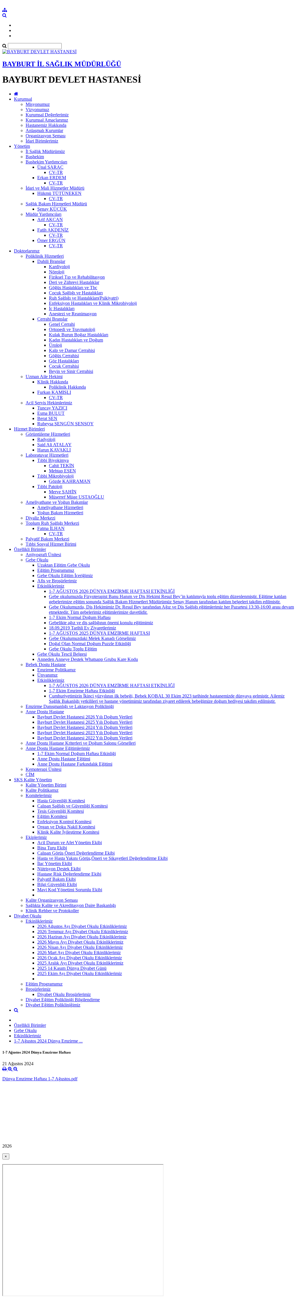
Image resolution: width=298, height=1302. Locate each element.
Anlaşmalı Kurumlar (44, 130)
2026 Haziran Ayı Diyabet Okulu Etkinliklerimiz (82, 936)
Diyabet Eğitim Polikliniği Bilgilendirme (63, 999)
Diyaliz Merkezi (40, 517)
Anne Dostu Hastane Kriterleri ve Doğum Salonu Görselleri (81, 743)
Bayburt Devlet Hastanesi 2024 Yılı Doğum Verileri (84, 727)
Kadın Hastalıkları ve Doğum (76, 339)
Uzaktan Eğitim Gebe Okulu (63, 565)
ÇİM (30, 774)
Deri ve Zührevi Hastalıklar (74, 282)
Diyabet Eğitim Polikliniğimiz (53, 1004)
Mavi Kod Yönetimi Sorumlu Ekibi (69, 889)
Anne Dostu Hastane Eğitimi (63, 758)
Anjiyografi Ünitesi (43, 554)
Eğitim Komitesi (52, 816)
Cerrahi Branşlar (52, 318)
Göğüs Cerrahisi (64, 355)
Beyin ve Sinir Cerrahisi (71, 371)
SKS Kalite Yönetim (33, 779)
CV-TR (56, 172)
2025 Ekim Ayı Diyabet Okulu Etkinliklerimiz (79, 973)
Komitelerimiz (39, 795)
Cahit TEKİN (61, 465)
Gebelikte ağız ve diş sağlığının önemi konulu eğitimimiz (101, 622)
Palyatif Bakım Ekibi (56, 879)
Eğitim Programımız (55, 570)
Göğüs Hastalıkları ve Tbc (73, 287)
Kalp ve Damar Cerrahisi (72, 350)
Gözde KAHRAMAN (70, 481)
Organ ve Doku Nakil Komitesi (66, 826)
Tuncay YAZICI (52, 407)
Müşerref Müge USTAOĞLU (76, 497)
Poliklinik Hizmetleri (45, 256)
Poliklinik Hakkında (67, 387)
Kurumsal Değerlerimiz (47, 114)
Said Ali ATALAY (54, 444)
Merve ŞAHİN (63, 491)
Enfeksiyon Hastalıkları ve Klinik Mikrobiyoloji (93, 303)
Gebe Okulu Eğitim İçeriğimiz (65, 575)
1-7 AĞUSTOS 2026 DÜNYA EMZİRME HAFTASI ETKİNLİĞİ (112, 591)
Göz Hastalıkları (64, 360)
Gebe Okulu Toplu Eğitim (73, 648)
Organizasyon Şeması (45, 135)
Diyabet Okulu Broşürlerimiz (64, 994)
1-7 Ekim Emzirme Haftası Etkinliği (82, 690)
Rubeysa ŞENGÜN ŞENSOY (65, 423)
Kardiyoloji (59, 266)
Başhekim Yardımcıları (46, 161)
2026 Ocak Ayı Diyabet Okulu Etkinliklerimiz (79, 957)
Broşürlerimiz (38, 989)
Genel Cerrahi (62, 324)
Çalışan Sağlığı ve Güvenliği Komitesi (72, 805)
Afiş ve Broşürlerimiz (57, 580)
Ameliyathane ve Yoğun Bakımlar (57, 502)
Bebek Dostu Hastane (46, 664)
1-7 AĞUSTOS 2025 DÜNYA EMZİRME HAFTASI (99, 633)
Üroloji (55, 345)
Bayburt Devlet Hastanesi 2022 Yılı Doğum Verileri (84, 737)
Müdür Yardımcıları (43, 214)
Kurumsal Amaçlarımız (47, 120)
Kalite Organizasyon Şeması (52, 900)
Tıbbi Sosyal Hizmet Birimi (51, 544)
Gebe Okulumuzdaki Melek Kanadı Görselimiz (92, 638)
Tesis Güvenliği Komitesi (60, 811)
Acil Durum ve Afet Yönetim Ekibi (69, 842)
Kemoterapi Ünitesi (43, 769)
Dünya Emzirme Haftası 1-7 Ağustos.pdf (39, 1078)
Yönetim (22, 146)
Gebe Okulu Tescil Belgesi (62, 654)
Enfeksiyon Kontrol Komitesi (64, 821)
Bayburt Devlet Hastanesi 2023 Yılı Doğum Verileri (84, 732)
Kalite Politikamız (42, 790)
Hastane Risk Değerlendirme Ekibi (69, 873)
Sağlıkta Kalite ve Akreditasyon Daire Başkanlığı (71, 905)
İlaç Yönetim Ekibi (54, 863)
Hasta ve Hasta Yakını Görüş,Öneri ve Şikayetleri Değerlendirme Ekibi (102, 858)
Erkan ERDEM (51, 177)
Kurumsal (23, 99)
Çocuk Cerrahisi (64, 366)
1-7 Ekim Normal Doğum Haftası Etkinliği (76, 753)
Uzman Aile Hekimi (44, 376)
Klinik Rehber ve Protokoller (52, 910)
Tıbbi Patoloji (49, 486)
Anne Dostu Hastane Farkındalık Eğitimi (74, 764)
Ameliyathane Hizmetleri (60, 507)
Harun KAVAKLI (54, 449)
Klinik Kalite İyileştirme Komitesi (68, 832)
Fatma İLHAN (51, 528)
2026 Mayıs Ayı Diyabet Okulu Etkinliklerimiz (80, 942)
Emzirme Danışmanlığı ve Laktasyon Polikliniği (70, 706)
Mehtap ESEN (62, 470)
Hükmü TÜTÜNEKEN (59, 193)
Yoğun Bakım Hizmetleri (60, 512)
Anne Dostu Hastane (45, 711)
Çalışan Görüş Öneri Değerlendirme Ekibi (76, 853)
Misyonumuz (38, 104)
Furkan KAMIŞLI (54, 392)
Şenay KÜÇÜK (52, 209)
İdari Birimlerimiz (42, 140)
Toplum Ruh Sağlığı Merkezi (52, 523)
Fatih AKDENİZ (53, 229)
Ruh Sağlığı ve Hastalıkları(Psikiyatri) (83, 298)
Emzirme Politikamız (56, 669)
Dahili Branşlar (51, 261)
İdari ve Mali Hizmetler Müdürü (55, 188)
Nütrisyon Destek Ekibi (59, 868)
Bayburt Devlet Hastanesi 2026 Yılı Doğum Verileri (84, 716)
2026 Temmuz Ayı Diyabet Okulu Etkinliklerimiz (82, 931)
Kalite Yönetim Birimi (46, 784)
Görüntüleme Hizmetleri (48, 434)
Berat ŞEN (47, 418)
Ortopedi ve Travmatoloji (72, 329)
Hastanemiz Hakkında (46, 125)
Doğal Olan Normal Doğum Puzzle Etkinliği (90, 643)
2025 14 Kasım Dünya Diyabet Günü (72, 968)
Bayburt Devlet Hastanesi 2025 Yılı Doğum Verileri (84, 722)
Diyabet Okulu (27, 915)
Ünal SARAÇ (50, 167)
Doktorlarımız (27, 250)
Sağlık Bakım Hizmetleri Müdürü (56, 203)
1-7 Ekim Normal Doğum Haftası (80, 617)
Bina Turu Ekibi (52, 847)
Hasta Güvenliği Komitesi (61, 800)
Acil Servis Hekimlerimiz (49, 402)
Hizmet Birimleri (29, 428)
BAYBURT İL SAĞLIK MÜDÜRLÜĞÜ (61, 64)
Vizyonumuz (37, 109)
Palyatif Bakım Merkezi (47, 538)
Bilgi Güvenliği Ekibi (57, 884)
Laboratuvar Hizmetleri (47, 455)
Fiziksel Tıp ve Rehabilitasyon (77, 277)
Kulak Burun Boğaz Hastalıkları (78, 334)
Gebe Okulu (37, 559)
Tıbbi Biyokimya (53, 460)
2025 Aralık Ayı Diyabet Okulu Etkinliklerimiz (80, 963)
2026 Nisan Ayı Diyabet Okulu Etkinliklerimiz (80, 947)
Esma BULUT (51, 413)
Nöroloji (56, 271)
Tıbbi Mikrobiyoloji (55, 476)
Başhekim (35, 156)
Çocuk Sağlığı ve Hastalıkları (76, 292)
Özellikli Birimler (30, 549)
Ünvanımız (47, 675)
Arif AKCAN (50, 219)
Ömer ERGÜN (51, 240)
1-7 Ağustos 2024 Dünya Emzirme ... (48, 1040)
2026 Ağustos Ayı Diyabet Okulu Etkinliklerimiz (82, 926)
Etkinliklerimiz (50, 586)
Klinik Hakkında (52, 381)
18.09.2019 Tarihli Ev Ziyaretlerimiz (82, 627)
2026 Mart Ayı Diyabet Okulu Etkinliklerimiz (79, 952)
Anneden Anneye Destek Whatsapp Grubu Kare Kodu (87, 659)
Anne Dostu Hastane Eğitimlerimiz (58, 748)
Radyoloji (46, 439)
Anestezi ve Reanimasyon (73, 313)
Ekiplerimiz (36, 837)
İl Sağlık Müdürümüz (45, 151)
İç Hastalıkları (61, 308)
